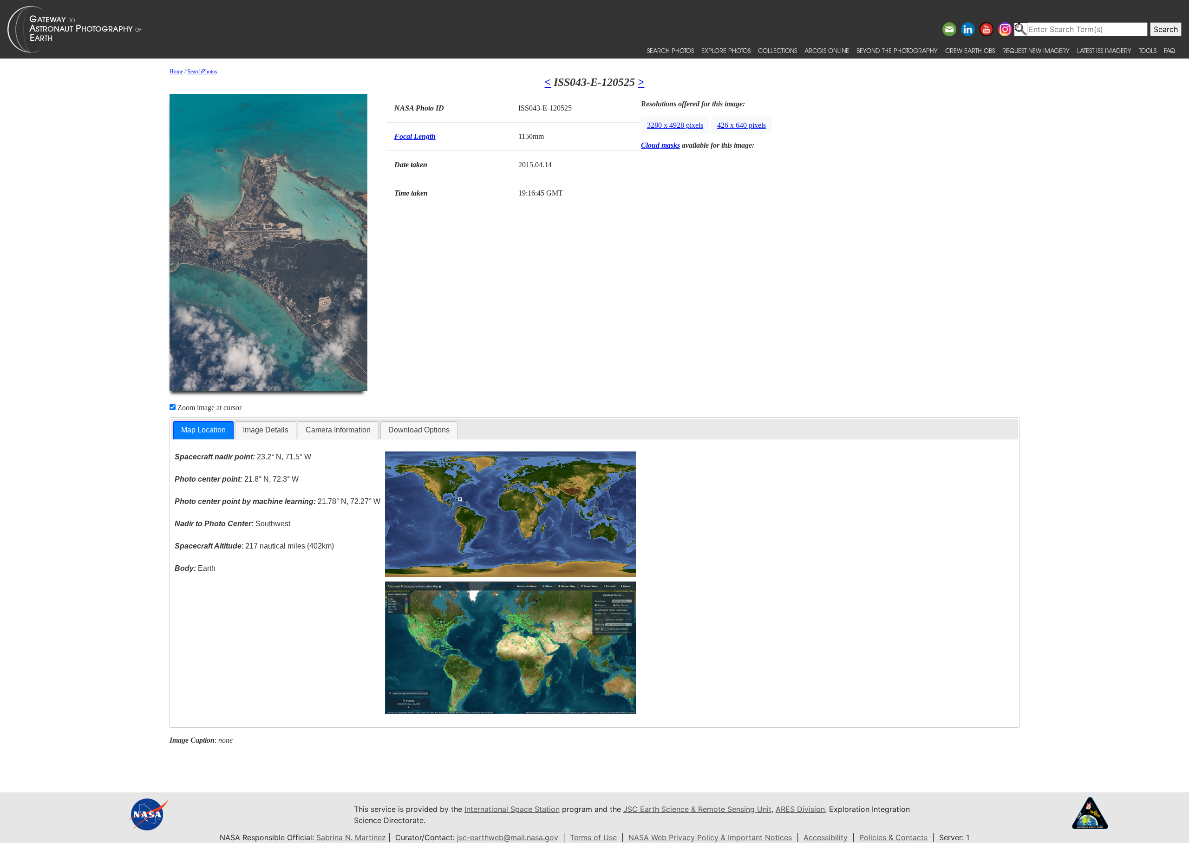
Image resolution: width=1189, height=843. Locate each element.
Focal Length (415, 136)
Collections (777, 50)
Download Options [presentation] (419, 430)
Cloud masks (660, 145)
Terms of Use (593, 837)
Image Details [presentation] (265, 430)
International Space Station (512, 809)
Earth (195, 568)
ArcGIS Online (826, 50)
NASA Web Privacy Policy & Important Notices (710, 837)
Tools (1147, 50)
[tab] (203, 430)
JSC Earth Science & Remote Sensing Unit (697, 809)
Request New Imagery (1036, 50)
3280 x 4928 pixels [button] (675, 125)
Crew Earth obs (970, 50)
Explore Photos (726, 50)
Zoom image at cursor (209, 408)
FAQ (1169, 50)
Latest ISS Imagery (1104, 50)
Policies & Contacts (893, 837)
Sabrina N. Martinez (351, 837)
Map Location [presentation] (203, 430)
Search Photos (670, 50)
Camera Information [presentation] (338, 430)
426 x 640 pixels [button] (741, 125)
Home (176, 71)
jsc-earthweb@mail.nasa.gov (507, 837)
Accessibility (826, 837)
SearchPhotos (202, 71)
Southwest (232, 524)
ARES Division (800, 809)
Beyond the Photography (897, 50)
